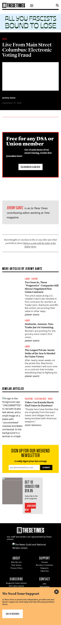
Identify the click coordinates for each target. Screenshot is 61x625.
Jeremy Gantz (8, 97)
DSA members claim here (30, 167)
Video (4, 38)
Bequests (45, 568)
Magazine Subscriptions (16, 583)
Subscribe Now (30, 507)
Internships (45, 586)
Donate (44, 562)
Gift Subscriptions (16, 586)
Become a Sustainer (44, 565)
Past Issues (16, 565)
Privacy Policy (16, 568)
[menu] (31, 6)
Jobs (44, 583)
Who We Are (16, 562)
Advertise (44, 571)
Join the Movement (12, 613)
